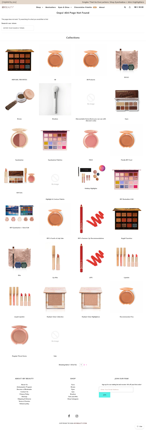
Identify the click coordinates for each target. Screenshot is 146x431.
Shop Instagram (72, 399)
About (102, 7)
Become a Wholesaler (24, 389)
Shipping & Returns (24, 399)
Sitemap (24, 396)
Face (73, 384)
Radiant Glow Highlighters (91, 317)
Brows (19, 119)
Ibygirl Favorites (126, 238)
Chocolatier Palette (85, 7)
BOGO (126, 77)
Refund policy (24, 404)
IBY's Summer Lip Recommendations (91, 238)
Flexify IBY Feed (126, 160)
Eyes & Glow (63, 7)
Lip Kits (55, 277)
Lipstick (126, 277)
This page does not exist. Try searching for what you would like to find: (24, 19)
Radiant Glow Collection (55, 317)
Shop (38, 7)
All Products (91, 80)
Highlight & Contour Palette (55, 199)
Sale (55, 356)
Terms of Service (24, 401)
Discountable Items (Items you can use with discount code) (91, 120)
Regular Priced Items (19, 356)
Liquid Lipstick (19, 317)
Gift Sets (19, 193)
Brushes (55, 119)
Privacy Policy (24, 394)
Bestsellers (51, 7)
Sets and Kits (73, 396)
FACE (91, 160)
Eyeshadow (19, 160)
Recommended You (126, 317)
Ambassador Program (24, 387)
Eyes (126, 119)
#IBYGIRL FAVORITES (19, 80)
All (55, 80)
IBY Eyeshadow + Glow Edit (19, 228)
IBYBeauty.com (80, 423)
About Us (24, 384)
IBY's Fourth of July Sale (55, 238)
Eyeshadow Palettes (55, 160)
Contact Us (24, 392)
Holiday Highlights (91, 188)
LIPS (90, 277)
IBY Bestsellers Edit (126, 199)
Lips (73, 392)
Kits (19, 275)
